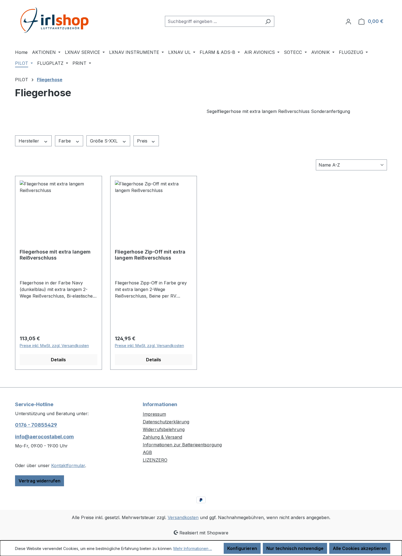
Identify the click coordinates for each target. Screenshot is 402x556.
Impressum (154, 414)
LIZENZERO (155, 460)
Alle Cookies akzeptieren (360, 548)
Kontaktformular (68, 465)
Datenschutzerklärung (166, 421)
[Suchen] (267, 21)
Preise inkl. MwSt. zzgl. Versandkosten (54, 345)
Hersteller (29, 141)
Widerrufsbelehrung (164, 429)
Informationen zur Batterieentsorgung (182, 444)
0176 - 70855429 (36, 425)
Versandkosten (183, 517)
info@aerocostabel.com (44, 436)
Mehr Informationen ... (192, 548)
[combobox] (213, 21)
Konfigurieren (242, 548)
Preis (143, 141)
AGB (147, 452)
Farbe (65, 141)
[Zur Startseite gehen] (56, 20)
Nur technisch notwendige (295, 548)
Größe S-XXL (104, 141)
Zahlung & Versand (162, 437)
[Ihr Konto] (348, 21)
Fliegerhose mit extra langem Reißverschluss (55, 255)
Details (58, 359)
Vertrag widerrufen (39, 481)
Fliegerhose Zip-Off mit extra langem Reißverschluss (150, 255)
